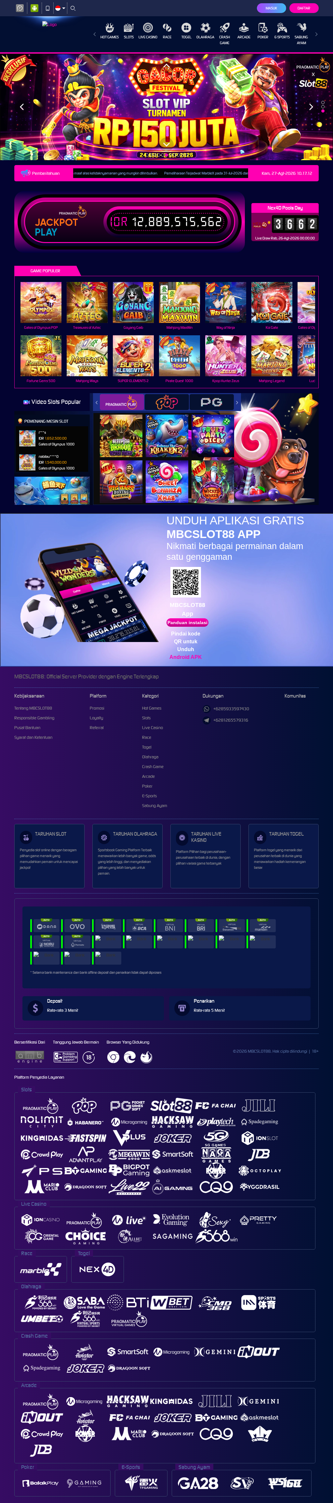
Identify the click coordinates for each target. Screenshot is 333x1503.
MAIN (45, 302)
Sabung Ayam (301, 40)
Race (167, 37)
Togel (186, 37)
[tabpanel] (166, 107)
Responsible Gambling (34, 718)
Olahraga (205, 37)
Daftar (304, 8)
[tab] (122, 402)
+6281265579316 (230, 720)
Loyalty (96, 718)
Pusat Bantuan (27, 727)
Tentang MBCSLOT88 (33, 708)
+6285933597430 (231, 709)
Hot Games (109, 37)
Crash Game (224, 40)
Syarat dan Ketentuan (33, 737)
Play (46, 232)
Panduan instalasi (187, 622)
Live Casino (148, 37)
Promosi (97, 708)
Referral (97, 727)
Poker (263, 37)
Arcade (243, 37)
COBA (125, 429)
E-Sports (282, 37)
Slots (129, 37)
